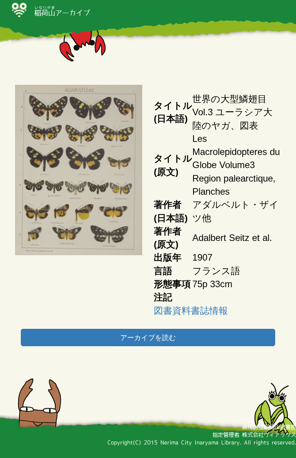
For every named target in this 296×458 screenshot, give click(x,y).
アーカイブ (62, 12)
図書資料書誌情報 (191, 310)
